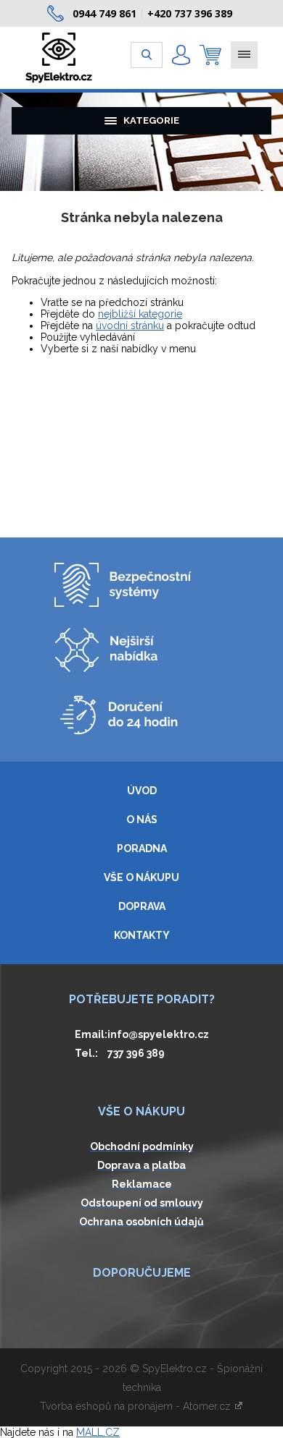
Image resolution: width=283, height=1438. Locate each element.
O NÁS (141, 819)
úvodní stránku (130, 325)
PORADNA (142, 848)
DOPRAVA (141, 906)
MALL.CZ (98, 1432)
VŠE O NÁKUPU (141, 877)
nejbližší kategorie (140, 314)
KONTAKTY (142, 935)
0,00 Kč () (210, 55)
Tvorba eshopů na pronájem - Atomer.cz (137, 1406)
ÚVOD (142, 790)
